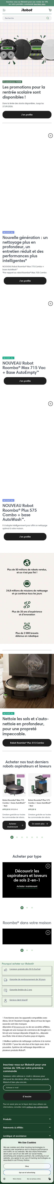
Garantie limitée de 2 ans (21, 989)
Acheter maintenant (27, 886)
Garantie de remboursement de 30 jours (27, 979)
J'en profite (25, 280)
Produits (7, 1119)
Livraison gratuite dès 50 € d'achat (25, 969)
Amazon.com (19, 1027)
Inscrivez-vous (39, 4)
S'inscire (27, 1096)
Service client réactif (19, 1000)
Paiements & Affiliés (13, 1127)
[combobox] (27, 18)
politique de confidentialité (37, 1107)
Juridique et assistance (14, 1135)
